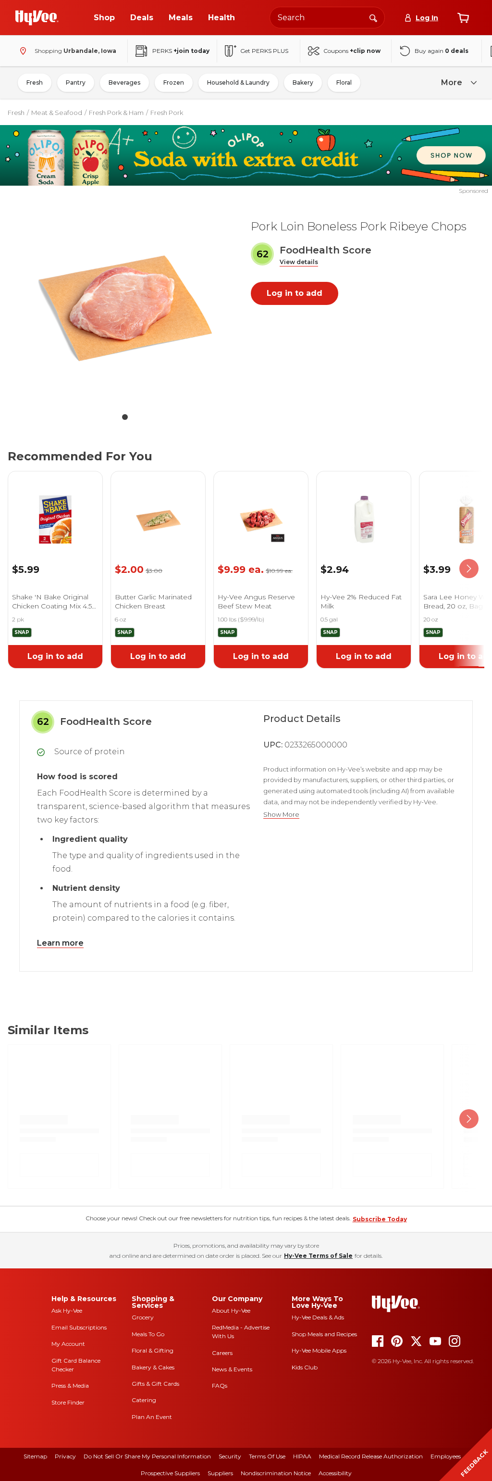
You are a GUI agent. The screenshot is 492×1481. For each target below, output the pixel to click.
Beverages (124, 82)
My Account (68, 1343)
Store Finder (68, 1402)
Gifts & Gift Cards (155, 1383)
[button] (299, 262)
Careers (222, 1352)
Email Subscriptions (79, 1327)
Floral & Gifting (152, 1350)
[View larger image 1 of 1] (125, 307)
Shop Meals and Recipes (324, 1334)
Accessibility (335, 1473)
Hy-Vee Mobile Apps (319, 1350)
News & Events (232, 1369)
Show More (281, 814)
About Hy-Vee (231, 1310)
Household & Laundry (238, 82)
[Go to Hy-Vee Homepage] (37, 17)
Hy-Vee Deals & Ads (318, 1317)
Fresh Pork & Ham (116, 112)
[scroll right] (469, 569)
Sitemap (35, 1456)
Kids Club (305, 1367)
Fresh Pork (166, 112)
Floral (344, 82)
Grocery (143, 1317)
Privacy (65, 1456)
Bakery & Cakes (153, 1367)
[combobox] (327, 17)
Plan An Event (152, 1416)
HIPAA (302, 1456)
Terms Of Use (267, 1456)
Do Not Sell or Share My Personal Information (147, 1456)
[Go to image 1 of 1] (125, 417)
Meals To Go (148, 1334)
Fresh (34, 82)
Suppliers (220, 1473)
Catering (144, 1400)
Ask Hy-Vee (66, 1310)
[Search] (373, 17)
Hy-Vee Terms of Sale (318, 1255)
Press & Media (70, 1385)
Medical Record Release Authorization (371, 1456)
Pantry (76, 82)
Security (230, 1456)
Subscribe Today (380, 1219)
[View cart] (463, 17)
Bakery (303, 82)
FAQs (219, 1385)
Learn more (60, 943)
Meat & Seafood (56, 112)
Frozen (173, 82)
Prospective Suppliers (170, 1473)
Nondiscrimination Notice (276, 1473)
